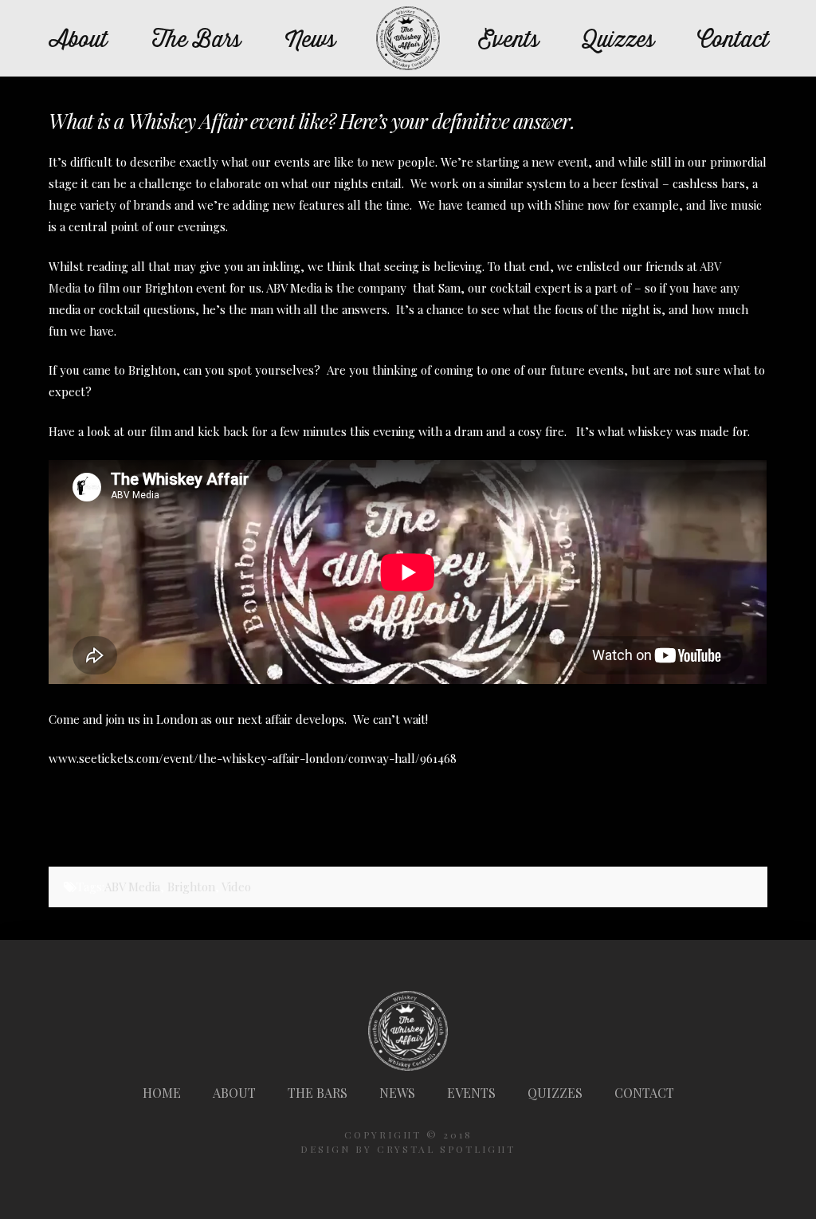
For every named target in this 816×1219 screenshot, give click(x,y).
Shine (569, 205)
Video (236, 887)
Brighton (191, 887)
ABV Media (132, 887)
